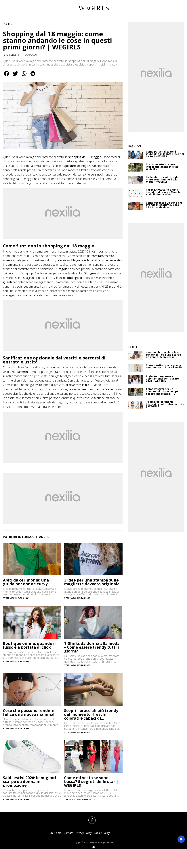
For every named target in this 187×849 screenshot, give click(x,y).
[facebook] (6, 76)
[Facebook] (89, 818)
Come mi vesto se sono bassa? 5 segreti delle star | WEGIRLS (91, 781)
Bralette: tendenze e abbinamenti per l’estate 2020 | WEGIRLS (162, 378)
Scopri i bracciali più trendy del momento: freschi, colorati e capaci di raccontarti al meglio (91, 714)
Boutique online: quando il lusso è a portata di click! (29, 645)
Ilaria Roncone (11, 54)
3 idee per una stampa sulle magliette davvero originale (92, 582)
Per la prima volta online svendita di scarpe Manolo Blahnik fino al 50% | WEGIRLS (163, 192)
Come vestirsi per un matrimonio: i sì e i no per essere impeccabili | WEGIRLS (163, 391)
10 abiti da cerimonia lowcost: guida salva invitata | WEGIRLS (165, 404)
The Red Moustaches (76, 799)
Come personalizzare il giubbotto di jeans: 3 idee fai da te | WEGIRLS (165, 154)
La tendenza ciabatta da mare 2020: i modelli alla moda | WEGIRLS (162, 179)
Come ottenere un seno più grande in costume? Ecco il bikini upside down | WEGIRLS (164, 205)
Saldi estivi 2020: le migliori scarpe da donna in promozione (29, 781)
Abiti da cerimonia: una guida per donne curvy (26, 582)
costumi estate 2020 (71, 251)
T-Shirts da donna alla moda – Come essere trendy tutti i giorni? (92, 647)
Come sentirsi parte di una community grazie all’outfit (164, 366)
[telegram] (33, 76)
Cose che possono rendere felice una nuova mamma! (28, 712)
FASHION (7, 24)
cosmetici (105, 251)
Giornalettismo (34, 367)
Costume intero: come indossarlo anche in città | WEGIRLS (163, 166)
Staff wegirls (11, 598)
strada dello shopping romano (22, 183)
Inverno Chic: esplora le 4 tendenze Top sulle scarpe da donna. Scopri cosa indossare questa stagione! (164, 354)
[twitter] (15, 76)
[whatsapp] (24, 76)
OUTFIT (93, 799)
